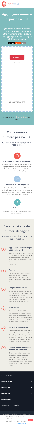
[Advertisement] (17, 83)
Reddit (18, 43)
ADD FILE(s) (17, 57)
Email (24, 43)
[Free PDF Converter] (11, 4)
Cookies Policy (21, 423)
